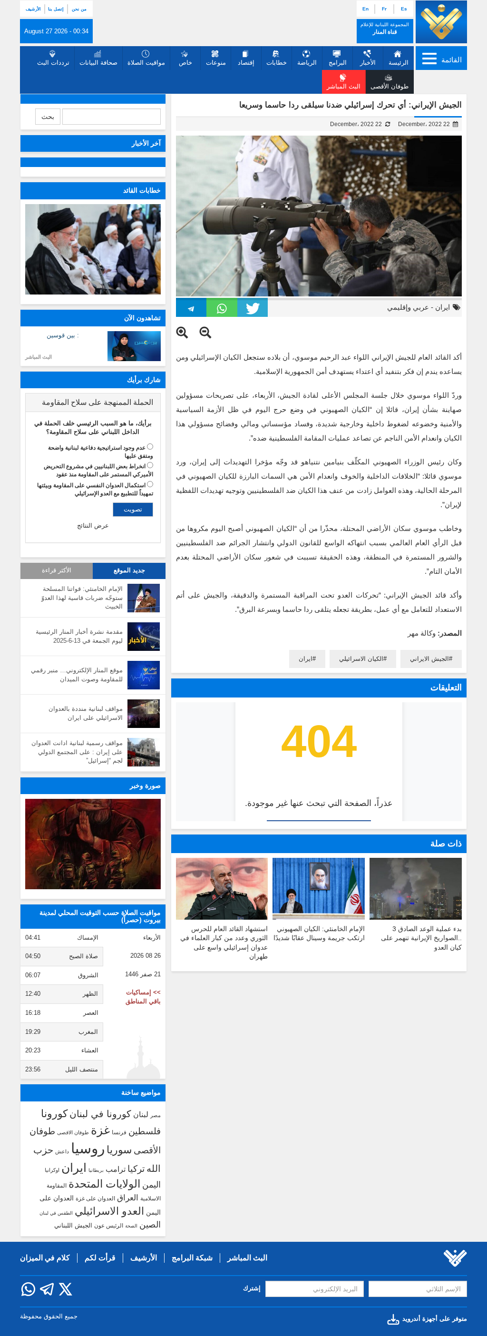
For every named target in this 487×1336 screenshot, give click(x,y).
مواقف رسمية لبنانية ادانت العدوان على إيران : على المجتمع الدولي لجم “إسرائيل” (77, 751)
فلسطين (144, 1131)
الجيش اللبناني (73, 1225)
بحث (47, 116)
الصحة (131, 1225)
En (365, 8)
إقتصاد (246, 62)
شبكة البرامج (192, 1258)
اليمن (151, 1184)
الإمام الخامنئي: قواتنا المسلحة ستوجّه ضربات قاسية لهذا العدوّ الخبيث (82, 597)
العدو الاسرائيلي (109, 1211)
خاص (185, 62)
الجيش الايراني (429, 658)
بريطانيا (96, 1170)
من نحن (79, 9)
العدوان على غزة (95, 1198)
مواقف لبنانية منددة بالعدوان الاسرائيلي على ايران (86, 713)
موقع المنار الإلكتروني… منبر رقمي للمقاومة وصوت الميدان (77, 675)
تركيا (136, 1169)
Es (404, 8)
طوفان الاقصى (73, 1132)
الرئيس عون (108, 1225)
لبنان (140, 1114)
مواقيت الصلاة (146, 62)
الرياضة (307, 62)
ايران (442, 307)
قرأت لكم (100, 1258)
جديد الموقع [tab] (129, 570)
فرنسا (119, 1132)
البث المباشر (38, 357)
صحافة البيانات (98, 62)
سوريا (119, 1150)
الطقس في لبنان (56, 1213)
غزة (100, 1130)
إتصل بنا (56, 9)
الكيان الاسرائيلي (361, 658)
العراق (127, 1197)
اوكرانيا (52, 1170)
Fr (384, 8)
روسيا (88, 1148)
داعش (62, 1151)
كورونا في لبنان (100, 1114)
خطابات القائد (142, 190)
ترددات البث (53, 62)
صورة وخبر (145, 785)
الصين (150, 1224)
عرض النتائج (93, 525)
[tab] (93, 402)
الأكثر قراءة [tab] (56, 570)
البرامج (338, 62)
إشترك (252, 1288)
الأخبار (368, 62)
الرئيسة (399, 62)
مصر (155, 1115)
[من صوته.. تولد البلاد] (93, 844)
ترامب (116, 1169)
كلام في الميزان (45, 1258)
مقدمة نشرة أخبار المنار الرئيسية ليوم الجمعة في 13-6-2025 (79, 636)
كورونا (54, 1114)
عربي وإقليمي (408, 307)
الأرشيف (33, 9)
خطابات (276, 62)
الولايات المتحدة (104, 1184)
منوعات (216, 62)
